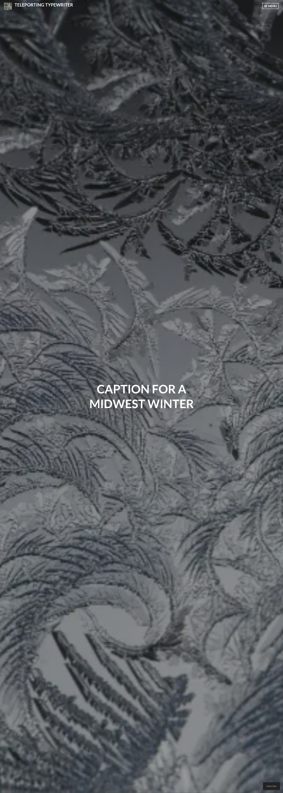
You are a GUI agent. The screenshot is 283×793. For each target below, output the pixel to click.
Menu (272, 6)
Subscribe (271, 786)
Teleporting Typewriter (43, 4)
